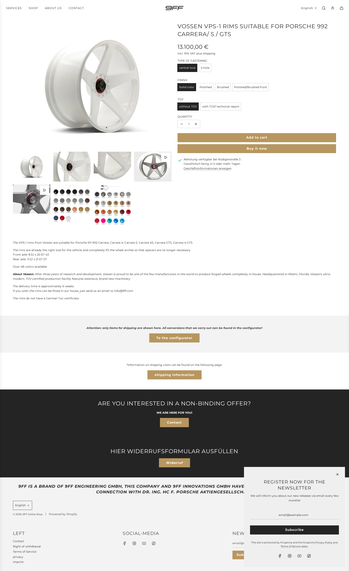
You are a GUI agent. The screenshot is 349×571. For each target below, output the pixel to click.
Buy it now (257, 148)
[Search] (323, 8)
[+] (196, 124)
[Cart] (341, 8)
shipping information (174, 375)
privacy (18, 557)
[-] (182, 124)
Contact (174, 422)
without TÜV (188, 106)
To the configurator (174, 338)
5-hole (205, 68)
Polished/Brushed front (250, 87)
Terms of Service (24, 551)
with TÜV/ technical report (220, 106)
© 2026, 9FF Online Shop (28, 514)
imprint (18, 562)
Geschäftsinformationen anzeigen (207, 168)
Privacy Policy (323, 542)
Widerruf (174, 463)
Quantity (185, 116)
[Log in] (332, 8)
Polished (206, 87)
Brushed (223, 87)
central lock (187, 68)
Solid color (186, 87)
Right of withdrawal (27, 546)
